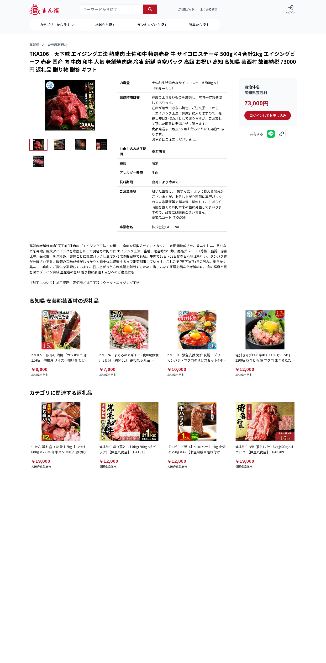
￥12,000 (244, 369)
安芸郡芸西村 (57, 44)
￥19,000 (40, 461)
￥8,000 (39, 369)
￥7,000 (107, 369)
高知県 (34, 44)
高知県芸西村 (255, 92)
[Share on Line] (271, 134)
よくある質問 (208, 9)
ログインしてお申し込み (267, 115)
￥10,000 (176, 369)
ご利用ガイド (186, 9)
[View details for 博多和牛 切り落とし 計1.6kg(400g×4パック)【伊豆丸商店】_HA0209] (265, 421)
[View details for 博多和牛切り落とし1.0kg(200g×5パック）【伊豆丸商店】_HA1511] (129, 421)
